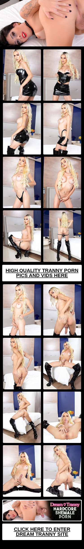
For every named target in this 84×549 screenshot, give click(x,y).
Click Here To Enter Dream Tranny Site (42, 531)
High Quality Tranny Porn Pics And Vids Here (42, 273)
